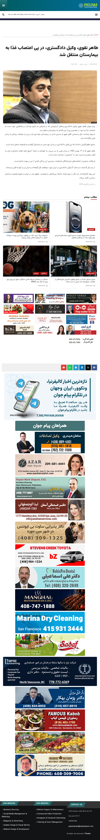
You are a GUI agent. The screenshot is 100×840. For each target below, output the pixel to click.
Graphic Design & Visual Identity (17, 825)
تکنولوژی (91, 229)
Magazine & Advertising (13, 820)
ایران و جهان (83, 64)
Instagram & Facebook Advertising (51, 817)
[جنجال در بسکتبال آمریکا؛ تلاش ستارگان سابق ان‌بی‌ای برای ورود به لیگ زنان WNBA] (26, 261)
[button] (94, 367)
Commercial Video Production (49, 813)
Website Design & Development (16, 829)
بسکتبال (43, 273)
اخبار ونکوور (42, 229)
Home (96, 35)
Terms (87, 833)
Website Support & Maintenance (50, 809)
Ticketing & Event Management (50, 822)
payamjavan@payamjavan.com (81, 826)
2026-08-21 (89, 242)
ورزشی (36, 273)
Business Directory (11, 809)
